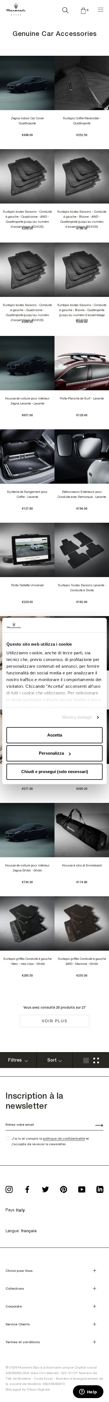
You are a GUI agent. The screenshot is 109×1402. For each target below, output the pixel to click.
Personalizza (51, 753)
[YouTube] (81, 1187)
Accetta (54, 735)
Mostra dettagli (77, 717)
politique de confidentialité (64, 1139)
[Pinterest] (63, 1187)
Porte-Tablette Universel (27, 585)
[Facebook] (27, 1187)
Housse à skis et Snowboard (82, 865)
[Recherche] (65, 9)
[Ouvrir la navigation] (100, 9)
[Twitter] (45, 1187)
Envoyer (96, 1126)
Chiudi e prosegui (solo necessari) (54, 771)
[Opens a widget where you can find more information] (88, 1392)
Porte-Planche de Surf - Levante (82, 398)
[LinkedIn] (99, 1187)
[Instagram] (9, 1187)
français (29, 1231)
